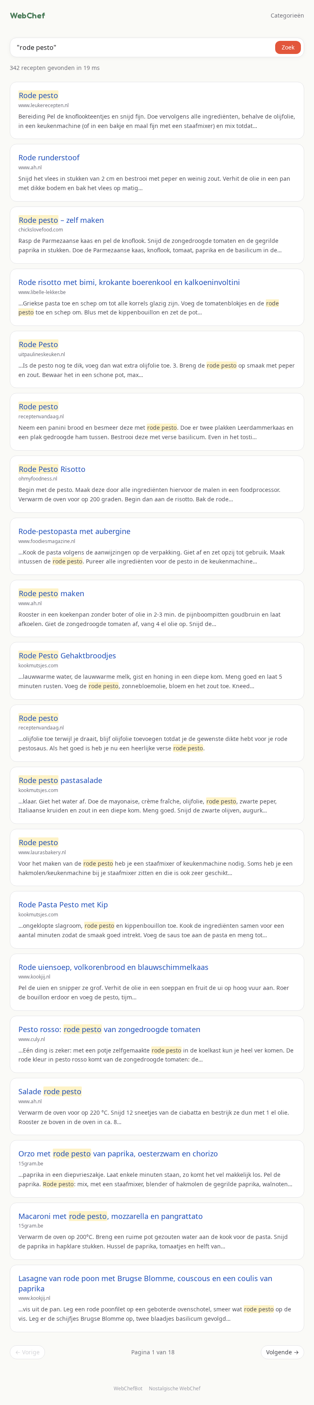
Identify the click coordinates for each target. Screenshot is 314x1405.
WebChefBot (128, 1388)
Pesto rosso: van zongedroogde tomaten (109, 1029)
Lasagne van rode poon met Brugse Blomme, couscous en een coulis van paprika (145, 1283)
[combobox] (157, 47)
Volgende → (282, 1352)
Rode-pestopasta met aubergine (74, 531)
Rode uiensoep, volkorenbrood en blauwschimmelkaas (113, 967)
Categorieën (287, 15)
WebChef (27, 15)
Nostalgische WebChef (174, 1388)
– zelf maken (61, 220)
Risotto (52, 469)
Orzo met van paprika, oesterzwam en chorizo (118, 1153)
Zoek (288, 47)
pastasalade (60, 780)
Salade (49, 1091)
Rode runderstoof (48, 157)
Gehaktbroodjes (67, 655)
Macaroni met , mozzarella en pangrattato (110, 1216)
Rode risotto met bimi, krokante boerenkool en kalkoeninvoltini (129, 282)
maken (51, 593)
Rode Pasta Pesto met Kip (63, 904)
